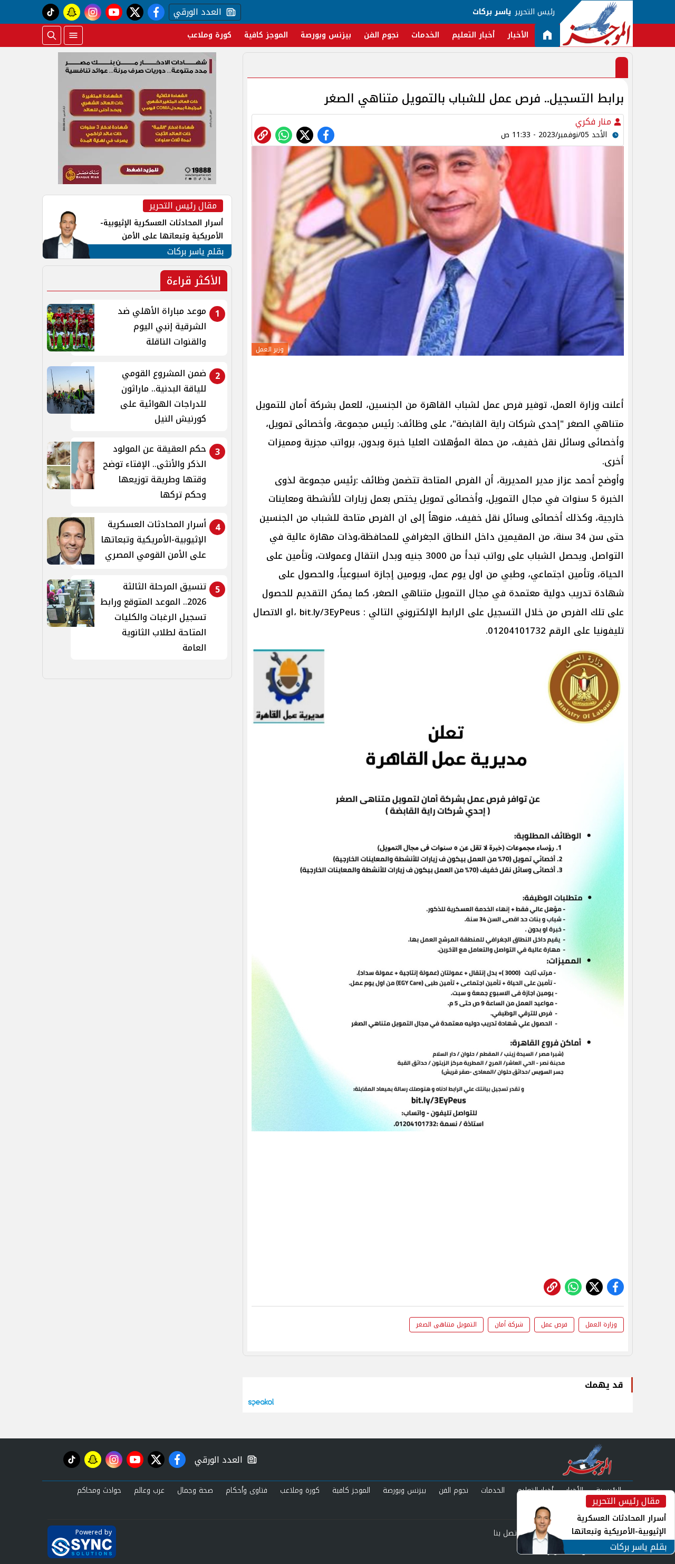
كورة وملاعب (209, 35)
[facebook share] (325, 135)
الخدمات (425, 35)
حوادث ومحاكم (99, 1490)
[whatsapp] (262, 135)
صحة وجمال (195, 1490)
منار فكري (594, 121)
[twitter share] (304, 135)
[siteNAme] (596, 24)
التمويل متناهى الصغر (446, 1324)
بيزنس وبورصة (326, 35)
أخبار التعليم (473, 35)
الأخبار (517, 35)
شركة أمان (509, 1324)
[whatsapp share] (283, 135)
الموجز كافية (266, 35)
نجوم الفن (381, 35)
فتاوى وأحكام (246, 1490)
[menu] (73, 35)
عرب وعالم (149, 1490)
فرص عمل (554, 1324)
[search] (51, 35)
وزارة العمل (601, 1324)
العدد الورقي (195, 12)
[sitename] (587, 1459)
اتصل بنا (506, 1533)
